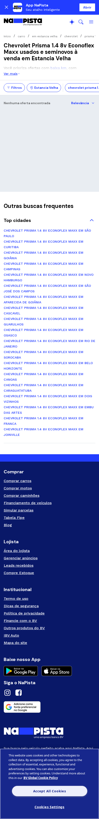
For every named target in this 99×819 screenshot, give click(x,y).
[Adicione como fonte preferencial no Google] (49, 707)
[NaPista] (23, 22)
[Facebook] (18, 693)
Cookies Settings (49, 807)
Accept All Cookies (49, 791)
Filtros (16, 88)
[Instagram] (7, 693)
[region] (49, 784)
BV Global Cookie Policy (40, 778)
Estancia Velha (46, 88)
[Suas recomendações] (72, 22)
